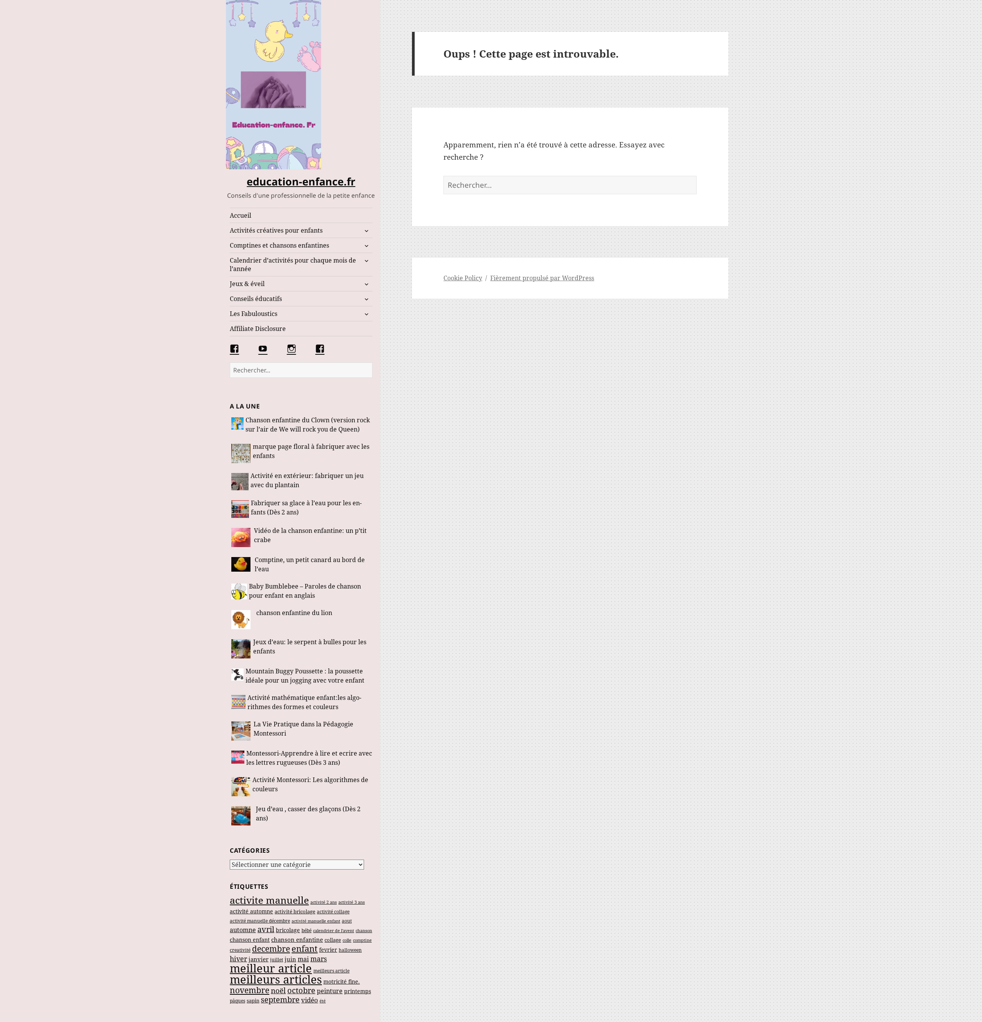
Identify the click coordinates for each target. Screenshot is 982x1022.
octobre (301, 990)
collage (333, 940)
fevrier (328, 949)
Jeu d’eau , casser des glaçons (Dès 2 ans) (308, 813)
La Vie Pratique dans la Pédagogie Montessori (303, 729)
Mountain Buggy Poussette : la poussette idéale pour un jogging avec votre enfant (305, 676)
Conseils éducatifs (256, 298)
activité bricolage (295, 911)
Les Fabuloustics (253, 313)
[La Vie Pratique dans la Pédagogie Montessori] (241, 731)
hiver (238, 958)
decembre (271, 948)
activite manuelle (269, 899)
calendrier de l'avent (333, 930)
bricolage (288, 930)
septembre (280, 999)
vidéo (309, 1000)
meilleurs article (331, 970)
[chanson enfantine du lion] (242, 619)
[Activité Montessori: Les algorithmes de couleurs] (240, 786)
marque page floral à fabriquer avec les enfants (311, 451)
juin (290, 959)
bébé (306, 930)
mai (303, 959)
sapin (253, 1000)
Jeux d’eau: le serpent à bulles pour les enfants (309, 646)
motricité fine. (341, 981)
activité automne (251, 911)
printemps (357, 991)
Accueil (240, 215)
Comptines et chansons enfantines (279, 245)
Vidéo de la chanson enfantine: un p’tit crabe (310, 535)
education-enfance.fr (301, 181)
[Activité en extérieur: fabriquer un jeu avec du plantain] (240, 481)
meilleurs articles (276, 979)
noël (278, 990)
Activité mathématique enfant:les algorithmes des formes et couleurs (304, 702)
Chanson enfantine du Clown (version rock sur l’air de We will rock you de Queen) (308, 424)
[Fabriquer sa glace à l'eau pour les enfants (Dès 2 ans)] (240, 509)
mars (318, 958)
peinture (330, 991)
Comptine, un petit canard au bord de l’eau (310, 564)
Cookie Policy (462, 278)
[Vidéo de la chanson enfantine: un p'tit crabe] (241, 537)
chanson (364, 930)
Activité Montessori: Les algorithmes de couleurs (310, 784)
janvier (259, 959)
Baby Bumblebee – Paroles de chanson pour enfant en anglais (305, 591)
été (323, 1001)
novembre (249, 990)
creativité (240, 950)
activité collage (333, 911)
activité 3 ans (351, 902)
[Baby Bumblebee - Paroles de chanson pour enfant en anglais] (239, 592)
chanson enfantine (297, 939)
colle (347, 940)
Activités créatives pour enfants (276, 230)
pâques (237, 1000)
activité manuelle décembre (260, 921)
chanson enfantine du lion (294, 613)
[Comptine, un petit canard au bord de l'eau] (242, 565)
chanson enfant (250, 939)
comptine (362, 940)
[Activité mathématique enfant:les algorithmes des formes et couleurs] (238, 703)
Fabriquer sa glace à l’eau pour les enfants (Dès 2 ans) (306, 507)
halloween (350, 950)
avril (265, 929)
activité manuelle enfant (316, 921)
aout (347, 921)
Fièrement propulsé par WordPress (542, 278)
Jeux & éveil (247, 283)
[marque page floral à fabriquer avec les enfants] (241, 453)
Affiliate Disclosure (258, 328)
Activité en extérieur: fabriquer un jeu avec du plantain (307, 480)
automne (243, 930)
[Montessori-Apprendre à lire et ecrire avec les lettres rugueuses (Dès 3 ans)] (237, 759)
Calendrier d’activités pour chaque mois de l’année (293, 264)
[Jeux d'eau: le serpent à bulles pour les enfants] (241, 648)
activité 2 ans (323, 902)
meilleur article (271, 968)
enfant (305, 948)
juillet (276, 959)
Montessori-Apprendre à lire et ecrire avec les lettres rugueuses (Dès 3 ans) (309, 758)
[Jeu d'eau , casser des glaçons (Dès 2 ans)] (242, 815)
